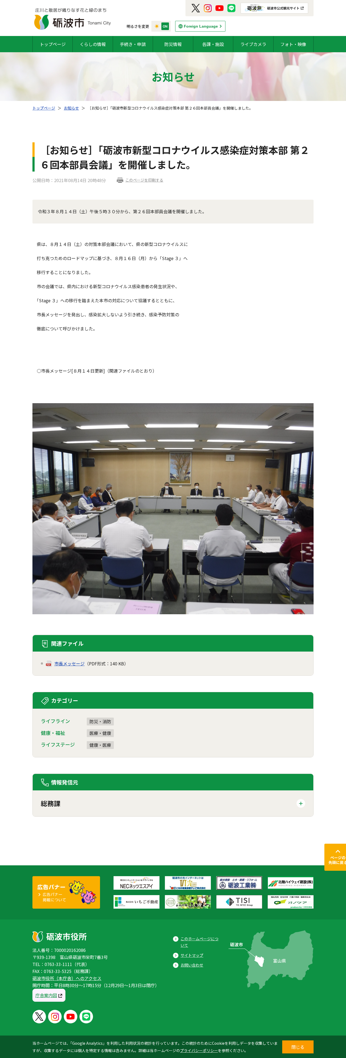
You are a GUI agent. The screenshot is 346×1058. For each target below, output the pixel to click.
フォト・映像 (293, 44)
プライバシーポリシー (199, 1050)
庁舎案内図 (46, 995)
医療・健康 (100, 733)
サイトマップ (192, 955)
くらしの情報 (93, 44)
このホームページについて (199, 942)
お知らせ (71, 108)
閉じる (297, 1047)
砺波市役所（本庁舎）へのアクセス (66, 978)
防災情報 (173, 44)
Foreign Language (201, 26)
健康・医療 (100, 745)
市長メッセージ (69, 663)
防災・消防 (100, 721)
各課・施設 (213, 44)
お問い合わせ (192, 965)
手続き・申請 (133, 44)
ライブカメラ (253, 44)
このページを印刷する (144, 180)
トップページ (53, 44)
